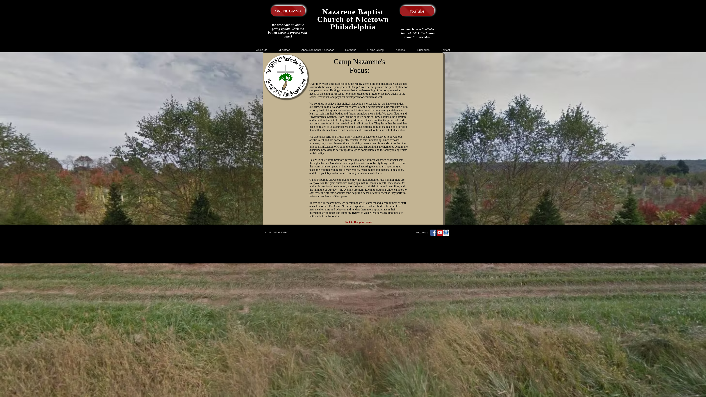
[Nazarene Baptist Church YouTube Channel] (440, 233)
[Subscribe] (446, 233)
